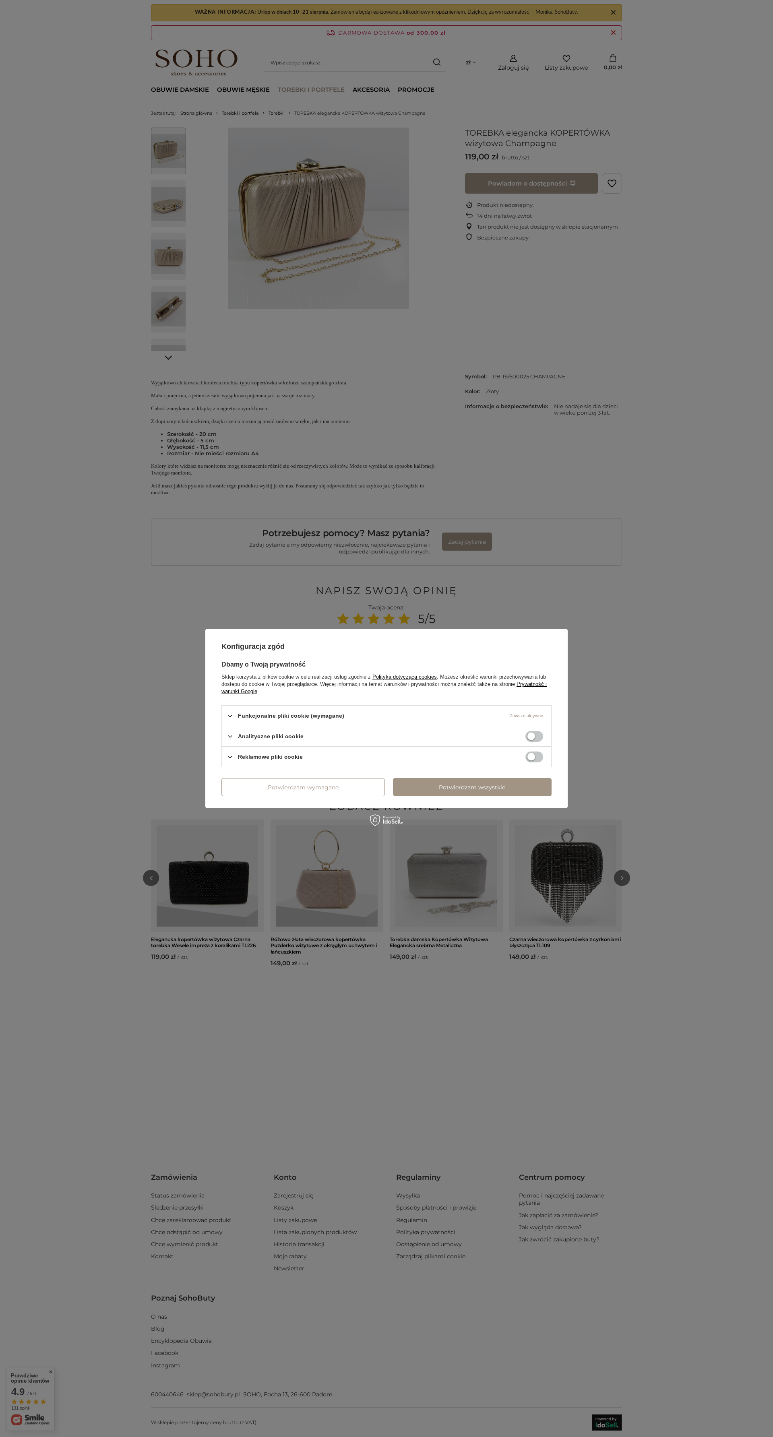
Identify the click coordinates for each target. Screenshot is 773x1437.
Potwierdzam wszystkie (472, 787)
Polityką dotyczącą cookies (404, 677)
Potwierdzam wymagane (303, 787)
